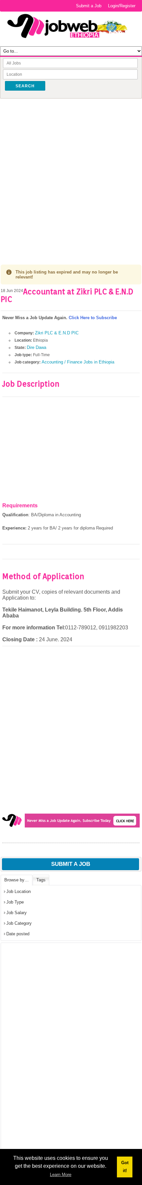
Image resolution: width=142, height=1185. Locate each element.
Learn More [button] (60, 1174)
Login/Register (121, 5)
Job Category (19, 923)
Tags (41, 879)
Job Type (15, 902)
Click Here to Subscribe (93, 317)
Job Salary (16, 912)
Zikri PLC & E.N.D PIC (57, 332)
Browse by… (16, 879)
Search (25, 86)
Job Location (18, 891)
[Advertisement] (71, 175)
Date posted (17, 933)
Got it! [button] (124, 1166)
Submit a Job (88, 5)
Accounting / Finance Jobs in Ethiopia (78, 362)
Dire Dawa (36, 347)
